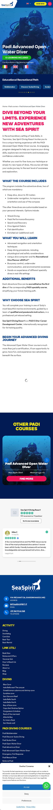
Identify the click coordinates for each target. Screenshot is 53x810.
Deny (26, 794)
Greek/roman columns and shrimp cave (19, 690)
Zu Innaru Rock (9, 720)
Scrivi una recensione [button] (31, 521)
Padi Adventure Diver (11, 747)
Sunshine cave (8, 693)
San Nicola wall (9, 723)
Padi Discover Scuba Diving (13, 737)
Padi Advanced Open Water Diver (26, 465)
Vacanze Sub (7, 659)
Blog (4, 671)
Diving (5, 630)
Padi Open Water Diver (11, 743)
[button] (49, 766)
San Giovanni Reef (10, 696)
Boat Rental (7, 642)
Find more (26, 478)
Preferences (26, 801)
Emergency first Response (12, 754)
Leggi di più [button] (9, 553)
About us (5, 668)
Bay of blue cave (9, 705)
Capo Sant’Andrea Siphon (13, 708)
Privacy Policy (30, 807)
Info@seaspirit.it (18, 604)
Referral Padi (7, 761)
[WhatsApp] (46, 786)
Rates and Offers (9, 656)
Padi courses (13, 106)
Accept (26, 787)
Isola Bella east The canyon (13, 687)
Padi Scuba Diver (9, 740)
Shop (4, 674)
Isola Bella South (9, 699)
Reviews (5, 665)
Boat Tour (6, 639)
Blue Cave (7, 684)
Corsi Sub (6, 636)
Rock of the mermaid (11, 714)
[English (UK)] (28, 3)
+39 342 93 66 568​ (17, 611)
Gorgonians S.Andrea (11, 711)
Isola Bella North (9, 702)
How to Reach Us (9, 662)
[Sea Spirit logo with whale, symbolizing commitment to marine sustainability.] (7, 4)
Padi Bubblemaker (9, 733)
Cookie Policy (20, 807)
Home (4, 106)
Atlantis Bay (8, 717)
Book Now (40, 4)
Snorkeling (6, 633)
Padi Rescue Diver (9, 757)
